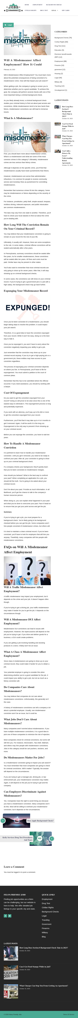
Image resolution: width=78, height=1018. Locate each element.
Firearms (58, 65)
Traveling (58, 86)
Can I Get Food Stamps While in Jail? (68, 126)
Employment (37, 5)
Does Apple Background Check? (40, 820)
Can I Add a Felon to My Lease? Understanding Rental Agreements (67, 157)
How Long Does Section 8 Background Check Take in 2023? (67, 111)
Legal (54, 10)
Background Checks (54, 5)
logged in (17, 872)
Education (58, 50)
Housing (57, 73)
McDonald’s (28, 743)
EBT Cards (65, 10)
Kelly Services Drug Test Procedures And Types (17, 838)
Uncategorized (59, 90)
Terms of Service (68, 1014)
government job (10, 358)
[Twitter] (9, 915)
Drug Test (44, 10)
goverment (58, 69)
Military (57, 82)
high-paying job (41, 355)
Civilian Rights (30, 10)
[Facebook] (5, 915)
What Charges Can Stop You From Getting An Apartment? (68, 140)
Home (27, 5)
